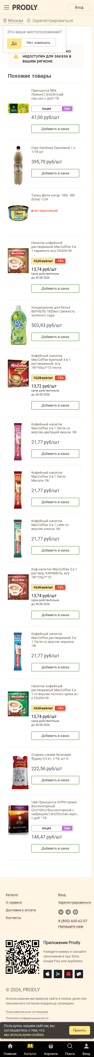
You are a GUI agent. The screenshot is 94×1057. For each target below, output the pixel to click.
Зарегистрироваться (52, 20)
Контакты (13, 918)
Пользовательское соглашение (27, 1012)
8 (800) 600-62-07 (72, 921)
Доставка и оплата (21, 910)
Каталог (12, 895)
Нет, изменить (38, 42)
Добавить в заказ (55, 129)
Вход (79, 7)
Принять (79, 1030)
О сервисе (14, 902)
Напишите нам (70, 926)
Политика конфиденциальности (27, 1018)
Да (14, 43)
